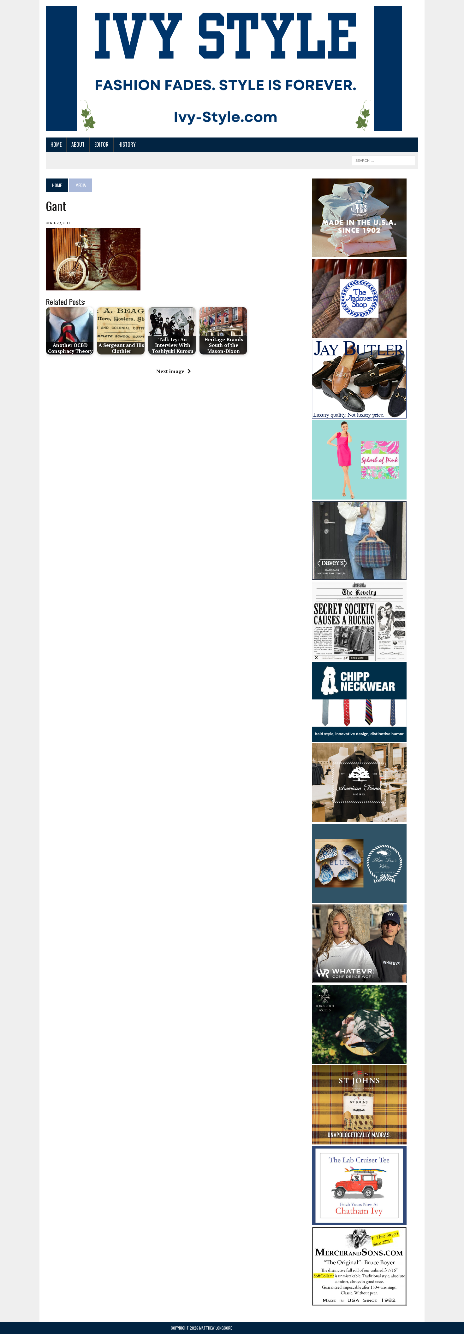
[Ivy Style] (224, 68)
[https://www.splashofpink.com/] (359, 495)
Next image (170, 371)
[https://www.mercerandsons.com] (359, 1301)
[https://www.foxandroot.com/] (359, 1059)
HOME (56, 144)
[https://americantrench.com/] (359, 817)
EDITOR (101, 144)
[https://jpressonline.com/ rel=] (359, 252)
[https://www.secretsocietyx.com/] (359, 656)
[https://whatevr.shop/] (359, 978)
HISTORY (127, 144)
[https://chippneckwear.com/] (359, 737)
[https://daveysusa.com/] (359, 575)
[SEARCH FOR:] (383, 159)
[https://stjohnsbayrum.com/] (359, 1140)
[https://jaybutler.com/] (359, 414)
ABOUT (78, 144)
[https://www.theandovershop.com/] (359, 333)
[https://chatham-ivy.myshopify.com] (359, 1221)
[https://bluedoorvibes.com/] (359, 898)
